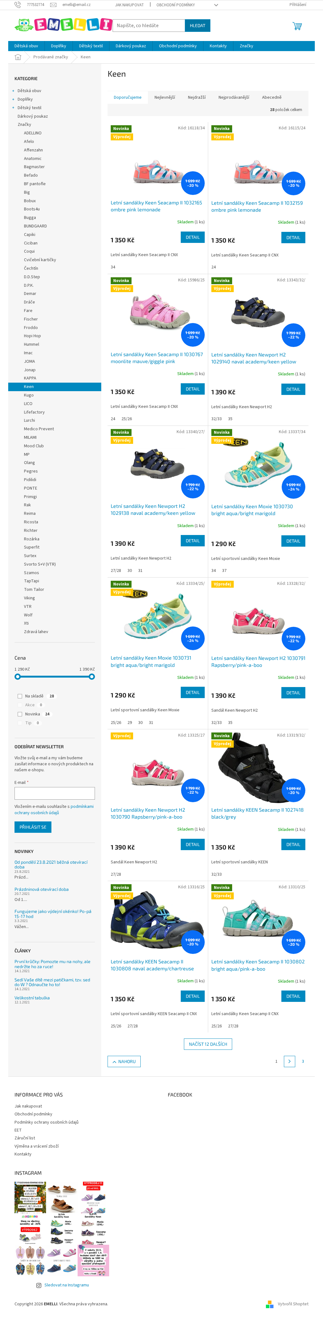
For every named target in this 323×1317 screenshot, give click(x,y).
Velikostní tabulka (32, 997)
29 (129, 723)
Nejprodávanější (234, 97)
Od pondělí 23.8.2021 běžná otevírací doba (51, 864)
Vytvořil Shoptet (293, 1304)
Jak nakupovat (129, 5)
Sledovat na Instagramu (66, 1285)
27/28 (116, 570)
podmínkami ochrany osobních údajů (54, 809)
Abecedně (272, 97)
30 (129, 570)
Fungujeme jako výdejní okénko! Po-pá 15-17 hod (53, 914)
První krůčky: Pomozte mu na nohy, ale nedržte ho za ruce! (53, 964)
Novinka (37, 714)
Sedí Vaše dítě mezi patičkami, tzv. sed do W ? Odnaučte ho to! (52, 982)
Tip (32, 723)
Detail (193, 237)
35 (230, 419)
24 (213, 267)
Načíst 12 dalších (208, 1044)
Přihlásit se (33, 827)
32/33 (216, 419)
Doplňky (25, 99)
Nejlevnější (165, 97)
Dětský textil (29, 108)
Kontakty (23, 1154)
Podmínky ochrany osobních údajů (47, 1122)
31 (140, 570)
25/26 (126, 419)
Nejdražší (197, 97)
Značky (24, 124)
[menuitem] (26, 46)
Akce (33, 705)
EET (18, 1130)
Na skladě (39, 696)
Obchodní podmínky (175, 5)
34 (113, 267)
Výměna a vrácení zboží (37, 1146)
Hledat (197, 25)
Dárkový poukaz (33, 116)
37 (224, 570)
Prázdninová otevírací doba (42, 889)
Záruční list (25, 1138)
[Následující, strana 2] (289, 1061)
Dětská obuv (29, 91)
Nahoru (127, 1061)
